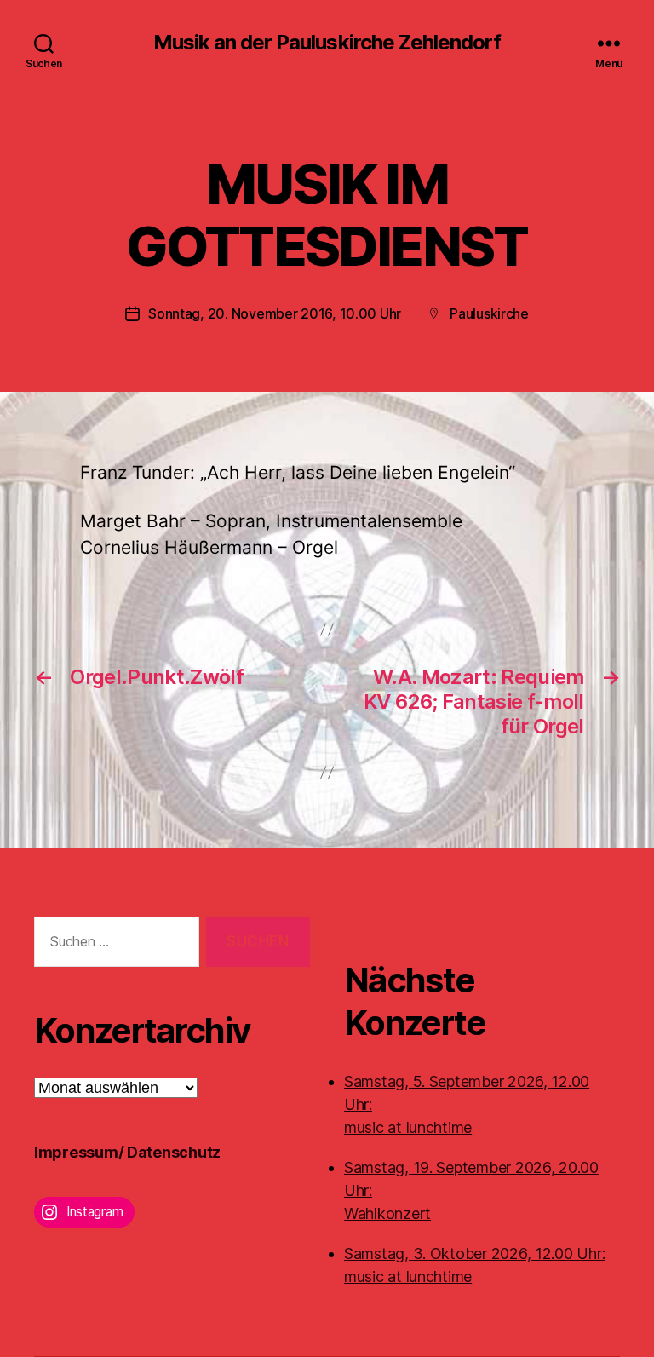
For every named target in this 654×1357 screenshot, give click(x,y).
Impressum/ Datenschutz (127, 1152)
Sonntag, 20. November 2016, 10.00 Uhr (274, 313)
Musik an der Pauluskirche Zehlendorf (326, 42)
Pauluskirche (489, 313)
